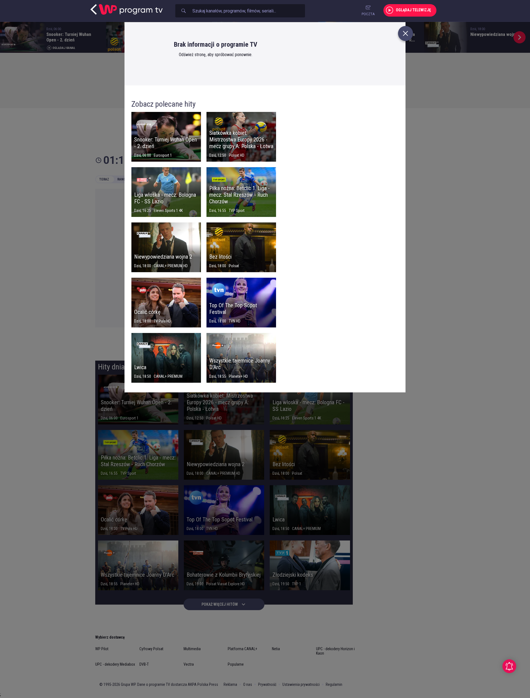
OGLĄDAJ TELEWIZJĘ (413, 10)
